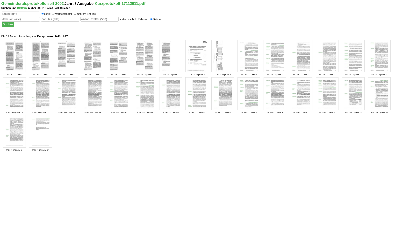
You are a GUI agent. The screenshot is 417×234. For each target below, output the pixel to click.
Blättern (22, 8)
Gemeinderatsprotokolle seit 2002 (32, 3)
